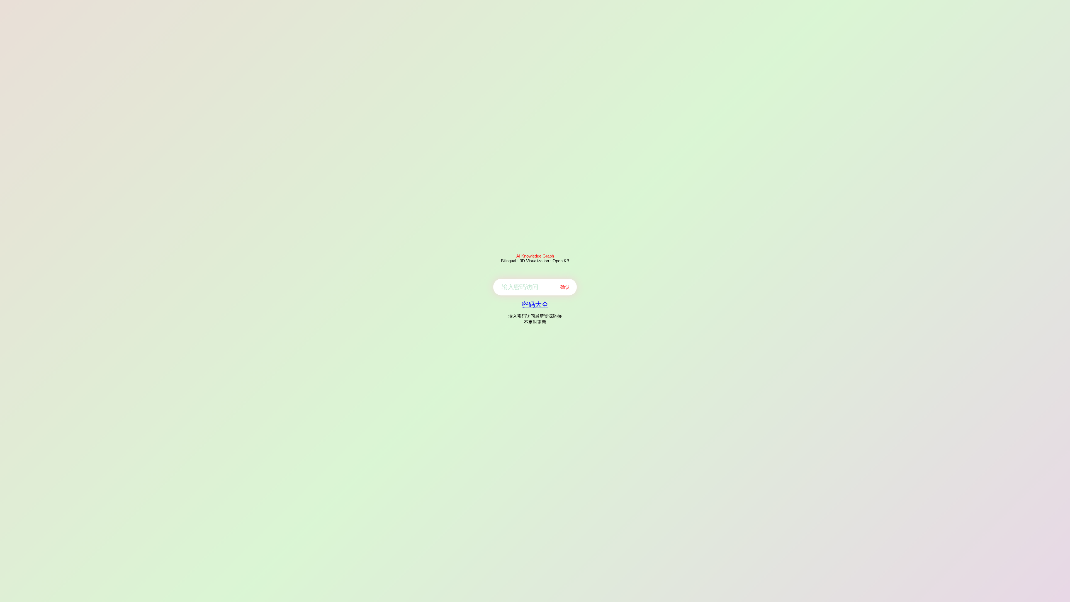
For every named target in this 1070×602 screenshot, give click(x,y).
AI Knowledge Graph (535, 256)
